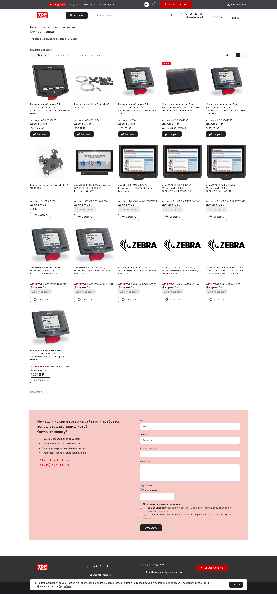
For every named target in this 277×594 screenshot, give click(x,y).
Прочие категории (50, 27)
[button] (40, 55)
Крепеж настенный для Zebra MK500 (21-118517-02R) (93, 106)
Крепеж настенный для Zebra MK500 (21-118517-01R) (49, 186)
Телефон (143, 434)
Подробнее (65, 586)
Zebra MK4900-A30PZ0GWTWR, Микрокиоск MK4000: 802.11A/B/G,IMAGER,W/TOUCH (177, 188)
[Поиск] (171, 15)
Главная (34, 27)
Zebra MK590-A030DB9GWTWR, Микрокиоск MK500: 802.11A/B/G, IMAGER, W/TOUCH (94, 270)
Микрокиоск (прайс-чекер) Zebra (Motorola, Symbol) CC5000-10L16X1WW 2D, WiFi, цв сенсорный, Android (181, 107)
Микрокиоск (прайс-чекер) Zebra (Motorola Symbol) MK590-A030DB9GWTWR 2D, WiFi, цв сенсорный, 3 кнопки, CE (137, 109)
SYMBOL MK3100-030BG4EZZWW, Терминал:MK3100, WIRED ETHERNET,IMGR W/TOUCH (138, 270)
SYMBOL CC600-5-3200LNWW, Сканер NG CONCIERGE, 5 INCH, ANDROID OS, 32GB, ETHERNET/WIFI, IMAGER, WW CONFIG (226, 270)
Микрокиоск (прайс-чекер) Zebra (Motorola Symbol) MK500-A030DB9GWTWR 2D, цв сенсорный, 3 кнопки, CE (48, 355)
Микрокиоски (69, 27)
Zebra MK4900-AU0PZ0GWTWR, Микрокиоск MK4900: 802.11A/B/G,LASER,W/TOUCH (221, 188)
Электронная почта (148, 448)
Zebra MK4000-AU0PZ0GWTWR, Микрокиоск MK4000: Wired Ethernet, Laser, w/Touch (136, 188)
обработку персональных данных (184, 507)
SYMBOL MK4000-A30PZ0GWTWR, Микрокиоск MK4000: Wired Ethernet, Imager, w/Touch (180, 270)
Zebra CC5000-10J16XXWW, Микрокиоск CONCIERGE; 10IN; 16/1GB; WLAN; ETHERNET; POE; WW (93, 188)
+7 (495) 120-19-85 (53, 459)
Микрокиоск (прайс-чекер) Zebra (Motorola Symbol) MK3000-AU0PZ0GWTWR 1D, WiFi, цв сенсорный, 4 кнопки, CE (49, 109)
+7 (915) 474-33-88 (53, 465)
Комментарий (145, 462)
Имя (142, 420)
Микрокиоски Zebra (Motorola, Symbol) (54, 38)
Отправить (151, 527)
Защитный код (146, 486)
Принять (236, 584)
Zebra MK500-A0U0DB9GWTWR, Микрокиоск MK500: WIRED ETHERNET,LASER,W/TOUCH (45, 270)
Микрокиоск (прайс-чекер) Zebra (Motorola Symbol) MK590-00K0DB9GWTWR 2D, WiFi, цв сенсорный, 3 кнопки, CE (225, 109)
